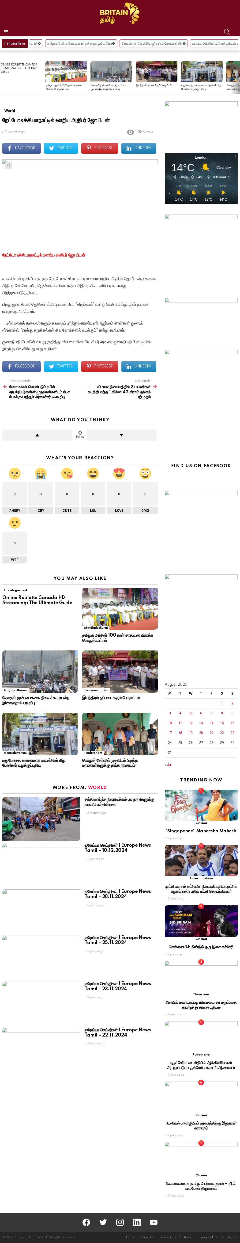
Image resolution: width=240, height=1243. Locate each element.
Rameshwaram (15, 752)
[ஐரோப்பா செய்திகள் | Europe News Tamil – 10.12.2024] (41, 865)
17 (170, 733)
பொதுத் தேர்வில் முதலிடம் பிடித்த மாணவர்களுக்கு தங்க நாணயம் (110, 763)
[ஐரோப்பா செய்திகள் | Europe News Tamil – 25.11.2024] (41, 957)
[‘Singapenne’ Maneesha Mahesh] (201, 805)
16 (232, 723)
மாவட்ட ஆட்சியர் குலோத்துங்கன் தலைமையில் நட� (171, 43)
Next (237, 77)
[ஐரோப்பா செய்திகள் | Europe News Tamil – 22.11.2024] (41, 1050)
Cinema (201, 823)
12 (191, 723)
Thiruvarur (201, 994)
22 (222, 733)
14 (212, 723)
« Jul (168, 765)
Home (130, 1237)
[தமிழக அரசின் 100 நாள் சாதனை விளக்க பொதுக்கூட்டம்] (66, 71)
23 (232, 733)
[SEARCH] (227, 31)
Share (8, 165)
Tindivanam (93, 752)
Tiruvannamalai (96, 690)
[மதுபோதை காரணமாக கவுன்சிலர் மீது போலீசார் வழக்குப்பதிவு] (202, 71)
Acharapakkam (201, 878)
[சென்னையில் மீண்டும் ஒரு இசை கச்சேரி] (201, 921)
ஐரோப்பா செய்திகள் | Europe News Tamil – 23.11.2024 (118, 986)
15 (222, 723)
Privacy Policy (206, 1237)
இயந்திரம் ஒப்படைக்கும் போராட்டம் (153, 85)
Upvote (37, 435)
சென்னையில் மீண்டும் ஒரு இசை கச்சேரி (201, 947)
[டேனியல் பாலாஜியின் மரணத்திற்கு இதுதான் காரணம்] (201, 1097)
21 (212, 733)
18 (180, 733)
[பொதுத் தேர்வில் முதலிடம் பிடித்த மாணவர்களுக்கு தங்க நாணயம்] (120, 734)
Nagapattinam (15, 690)
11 (180, 723)
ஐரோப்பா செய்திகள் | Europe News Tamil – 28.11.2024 (118, 894)
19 (191, 733)
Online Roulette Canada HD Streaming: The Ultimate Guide (20, 68)
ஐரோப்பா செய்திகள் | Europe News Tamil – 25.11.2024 (118, 940)
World (97, 787)
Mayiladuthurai (96, 627)
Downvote (121, 435)
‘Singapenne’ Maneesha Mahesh (201, 831)
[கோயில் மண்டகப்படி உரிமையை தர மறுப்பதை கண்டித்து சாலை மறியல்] (201, 976)
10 (170, 723)
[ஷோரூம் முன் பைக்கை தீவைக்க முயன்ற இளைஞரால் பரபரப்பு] (111, 71)
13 (201, 723)
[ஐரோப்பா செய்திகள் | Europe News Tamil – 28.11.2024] (41, 911)
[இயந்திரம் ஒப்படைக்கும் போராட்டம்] (156, 71)
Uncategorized (15, 590)
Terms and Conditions (175, 1237)
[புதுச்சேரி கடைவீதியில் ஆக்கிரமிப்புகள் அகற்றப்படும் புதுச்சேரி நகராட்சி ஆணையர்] (201, 1036)
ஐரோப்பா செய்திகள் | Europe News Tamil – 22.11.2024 (118, 1033)
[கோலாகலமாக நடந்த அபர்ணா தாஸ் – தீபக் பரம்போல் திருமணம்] (201, 1157)
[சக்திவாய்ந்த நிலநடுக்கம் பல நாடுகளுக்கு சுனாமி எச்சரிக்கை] (41, 819)
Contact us (230, 1237)
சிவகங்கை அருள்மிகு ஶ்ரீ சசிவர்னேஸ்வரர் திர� (99, 43)
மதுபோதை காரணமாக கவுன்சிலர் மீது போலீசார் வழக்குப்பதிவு (33, 763)
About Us (147, 1237)
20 (201, 733)
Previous (2, 77)
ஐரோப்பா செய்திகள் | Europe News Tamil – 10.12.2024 (118, 848)
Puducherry (201, 1054)
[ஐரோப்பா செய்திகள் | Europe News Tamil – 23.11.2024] (41, 1003)
